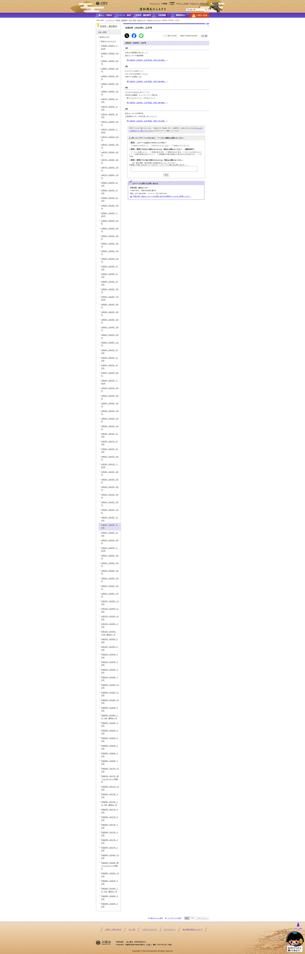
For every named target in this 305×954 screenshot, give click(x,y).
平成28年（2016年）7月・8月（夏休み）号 (109, 890)
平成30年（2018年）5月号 (109, 732)
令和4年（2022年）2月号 (110, 420)
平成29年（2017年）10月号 (110, 788)
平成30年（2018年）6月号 (109, 724)
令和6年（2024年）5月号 (110, 230)
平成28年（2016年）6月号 (109, 897)
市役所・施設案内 (121, 20)
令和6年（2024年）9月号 (110, 207)
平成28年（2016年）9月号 (109, 882)
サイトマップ (155, 3)
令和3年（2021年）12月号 (109, 435)
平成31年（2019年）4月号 (109, 656)
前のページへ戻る (156, 918)
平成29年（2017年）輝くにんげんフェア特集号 (110, 779)
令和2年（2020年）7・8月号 (110, 549)
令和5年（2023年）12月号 (109, 268)
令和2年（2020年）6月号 (110, 557)
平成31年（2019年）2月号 (109, 671)
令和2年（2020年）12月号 (109, 519)
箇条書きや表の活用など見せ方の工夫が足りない (177, 154)
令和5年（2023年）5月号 (110, 313)
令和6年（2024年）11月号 (109, 192)
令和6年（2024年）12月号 (109, 184)
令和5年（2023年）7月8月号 (110, 298)
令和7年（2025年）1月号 (110, 176)
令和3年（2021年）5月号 (110, 481)
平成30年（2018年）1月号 (109, 762)
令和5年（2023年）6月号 (110, 306)
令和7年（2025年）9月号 (110, 123)
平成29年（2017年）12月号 (110, 770)
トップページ (110, 20)
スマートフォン (202, 918)
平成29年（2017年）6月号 (109, 811)
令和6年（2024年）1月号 (110, 260)
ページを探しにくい (140, 152)
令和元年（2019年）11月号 (109, 610)
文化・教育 (132, 20)
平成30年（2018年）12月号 (110, 686)
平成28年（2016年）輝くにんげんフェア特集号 (110, 866)
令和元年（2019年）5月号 (109, 648)
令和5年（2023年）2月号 (110, 336)
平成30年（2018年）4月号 (109, 739)
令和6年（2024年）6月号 (110, 222)
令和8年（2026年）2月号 (110, 85)
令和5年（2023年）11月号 (109, 275)
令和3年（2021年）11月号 (109, 443)
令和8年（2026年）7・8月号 (110, 47)
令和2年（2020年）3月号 (110, 580)
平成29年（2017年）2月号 (109, 841)
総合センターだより (154, 20)
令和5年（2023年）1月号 (110, 344)
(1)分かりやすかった (140, 145)
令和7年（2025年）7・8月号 (110, 131)
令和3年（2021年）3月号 (110, 496)
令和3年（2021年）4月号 (110, 488)
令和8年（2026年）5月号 (110, 62)
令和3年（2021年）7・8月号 (110, 465)
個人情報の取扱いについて (193, 929)
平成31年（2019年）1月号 (109, 678)
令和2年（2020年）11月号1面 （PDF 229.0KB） (147, 60)
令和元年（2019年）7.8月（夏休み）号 (109, 633)
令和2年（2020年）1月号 (110, 595)
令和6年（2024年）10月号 (109, 199)
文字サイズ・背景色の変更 (199, 3)
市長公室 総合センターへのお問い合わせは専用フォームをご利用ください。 (162, 196)
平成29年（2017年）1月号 (109, 849)
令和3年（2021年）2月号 (110, 503)
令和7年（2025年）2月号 (110, 169)
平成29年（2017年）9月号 (109, 795)
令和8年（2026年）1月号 (110, 93)
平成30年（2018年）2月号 (109, 755)
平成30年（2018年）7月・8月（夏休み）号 (109, 717)
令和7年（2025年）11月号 (109, 108)
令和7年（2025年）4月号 (110, 153)
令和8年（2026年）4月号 (110, 70)
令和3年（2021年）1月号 (110, 511)
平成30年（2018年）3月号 (109, 747)
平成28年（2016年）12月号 (110, 856)
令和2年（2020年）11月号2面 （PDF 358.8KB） (147, 81)
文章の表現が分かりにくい (145, 154)
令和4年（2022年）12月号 (109, 351)
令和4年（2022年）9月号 (110, 374)
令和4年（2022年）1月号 (110, 427)
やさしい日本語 (183, 4)
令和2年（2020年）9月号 (110, 542)
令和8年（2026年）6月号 (110, 55)
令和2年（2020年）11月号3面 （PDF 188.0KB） (147, 103)
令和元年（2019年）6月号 (109, 640)
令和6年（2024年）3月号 (110, 245)
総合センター (142, 20)
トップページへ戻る (174, 918)
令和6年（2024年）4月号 (110, 237)
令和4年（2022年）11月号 (109, 359)
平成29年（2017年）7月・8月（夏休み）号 (109, 803)
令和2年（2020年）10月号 (109, 534)
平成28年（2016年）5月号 (109, 905)
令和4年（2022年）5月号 (110, 397)
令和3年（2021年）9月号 (110, 458)
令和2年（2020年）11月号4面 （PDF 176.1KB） (147, 121)
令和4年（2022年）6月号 (110, 389)
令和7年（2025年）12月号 (109, 100)
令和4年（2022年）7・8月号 (110, 382)
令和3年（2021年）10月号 (109, 450)
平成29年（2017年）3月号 (109, 834)
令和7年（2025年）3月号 (110, 161)
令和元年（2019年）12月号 (110, 602)
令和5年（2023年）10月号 (109, 283)
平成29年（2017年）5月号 (109, 818)
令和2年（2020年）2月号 (110, 587)
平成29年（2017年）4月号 (109, 826)
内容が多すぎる (158, 152)
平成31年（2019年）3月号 (109, 663)
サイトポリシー (170, 929)
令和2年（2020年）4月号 (110, 572)
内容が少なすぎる (174, 152)
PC (192, 918)
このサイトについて (149, 929)
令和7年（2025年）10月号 (109, 116)
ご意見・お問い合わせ (113, 929)
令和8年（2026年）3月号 (110, 77)
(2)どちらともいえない (161, 145)
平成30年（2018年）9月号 (109, 709)
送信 (166, 175)
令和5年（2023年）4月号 (110, 321)
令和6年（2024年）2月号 (110, 252)
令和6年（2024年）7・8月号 (110, 214)
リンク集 (131, 929)
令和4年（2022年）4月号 (110, 405)
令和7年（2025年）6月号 (110, 138)
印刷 (202, 36)
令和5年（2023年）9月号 (110, 290)
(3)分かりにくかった (181, 145)
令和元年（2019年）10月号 (110, 618)
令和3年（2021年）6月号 (110, 473)
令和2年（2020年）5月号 (110, 564)
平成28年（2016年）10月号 (110, 874)
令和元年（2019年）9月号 (109, 625)
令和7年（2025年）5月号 (110, 146)
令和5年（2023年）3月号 (110, 329)
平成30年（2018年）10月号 (110, 701)
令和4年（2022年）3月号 (110, 412)
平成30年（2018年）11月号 (110, 694)
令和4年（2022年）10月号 (109, 366)
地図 (148, 945)
